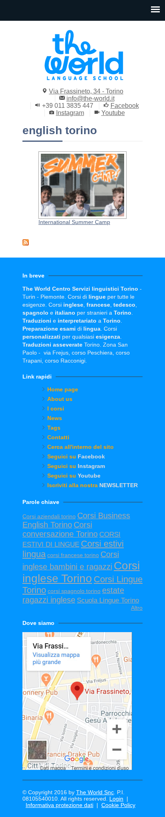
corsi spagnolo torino (74, 591)
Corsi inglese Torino (81, 572)
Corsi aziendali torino (49, 516)
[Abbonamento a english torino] (82, 242)
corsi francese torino (73, 555)
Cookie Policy (118, 805)
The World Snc (95, 792)
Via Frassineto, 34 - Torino (86, 91)
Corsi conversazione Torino (60, 529)
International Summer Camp (74, 222)
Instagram (70, 112)
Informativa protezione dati (59, 805)
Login (116, 798)
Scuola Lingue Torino (108, 600)
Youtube (113, 112)
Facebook (125, 105)
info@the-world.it (90, 98)
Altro (137, 608)
